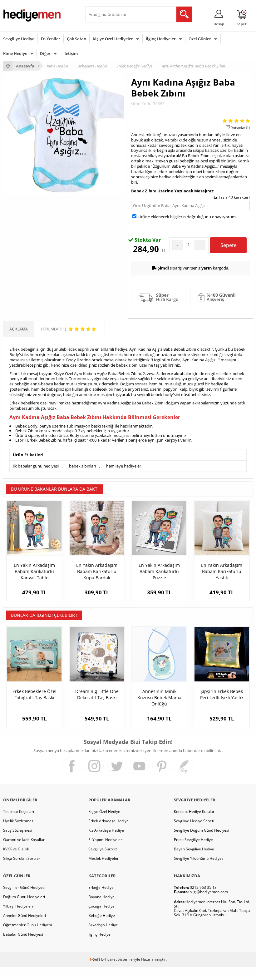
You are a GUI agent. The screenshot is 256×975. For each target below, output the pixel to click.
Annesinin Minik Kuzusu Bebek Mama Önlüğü (159, 697)
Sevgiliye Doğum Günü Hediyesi (201, 830)
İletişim (70, 53)
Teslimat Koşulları (18, 811)
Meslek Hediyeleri (104, 858)
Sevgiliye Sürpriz (102, 849)
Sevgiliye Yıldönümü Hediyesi (199, 858)
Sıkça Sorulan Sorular (21, 858)
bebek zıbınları (82, 466)
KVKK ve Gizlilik (16, 849)
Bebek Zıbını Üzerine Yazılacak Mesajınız (172, 191)
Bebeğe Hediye (101, 915)
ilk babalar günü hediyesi (36, 466)
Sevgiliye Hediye (18, 39)
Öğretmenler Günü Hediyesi (27, 925)
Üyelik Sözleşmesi (18, 821)
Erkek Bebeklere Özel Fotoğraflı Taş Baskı (34, 694)
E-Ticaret (109, 959)
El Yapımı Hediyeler (105, 839)
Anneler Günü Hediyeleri (24, 915)
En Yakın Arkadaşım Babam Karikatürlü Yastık (221, 571)
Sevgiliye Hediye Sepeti (194, 821)
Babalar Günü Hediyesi (23, 934)
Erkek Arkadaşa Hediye (108, 821)
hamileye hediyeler (123, 466)
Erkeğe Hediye (101, 887)
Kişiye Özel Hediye (104, 811)
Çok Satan (76, 39)
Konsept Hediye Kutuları (194, 811)
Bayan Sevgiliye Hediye (194, 849)
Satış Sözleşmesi (17, 830)
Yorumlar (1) (240, 127)
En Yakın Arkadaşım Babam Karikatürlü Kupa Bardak (96, 571)
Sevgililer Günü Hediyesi (24, 887)
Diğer (45, 53)
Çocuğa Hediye (101, 906)
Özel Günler (200, 39)
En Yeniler (50, 39)
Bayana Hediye (101, 896)
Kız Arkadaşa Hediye (106, 830)
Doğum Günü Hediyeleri (24, 896)
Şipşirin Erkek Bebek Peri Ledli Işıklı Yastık (222, 694)
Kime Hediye (15, 53)
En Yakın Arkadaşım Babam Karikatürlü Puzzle (159, 571)
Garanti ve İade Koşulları (24, 839)
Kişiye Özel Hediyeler (113, 39)
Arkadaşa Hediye (103, 925)
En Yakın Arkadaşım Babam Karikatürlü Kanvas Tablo (34, 571)
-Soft (95, 959)
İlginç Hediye (99, 934)
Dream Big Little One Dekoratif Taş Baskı (97, 694)
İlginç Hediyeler (161, 39)
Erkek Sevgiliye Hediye (193, 839)
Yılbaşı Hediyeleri (18, 906)
